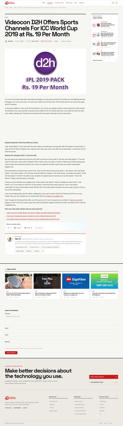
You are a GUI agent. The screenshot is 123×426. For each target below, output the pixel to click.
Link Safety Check (79, 404)
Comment (7, 313)
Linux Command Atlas (80, 414)
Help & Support (54, 410)
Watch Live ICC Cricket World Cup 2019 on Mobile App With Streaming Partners (33, 213)
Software (102, 407)
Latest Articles (53, 401)
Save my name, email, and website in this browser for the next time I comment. (25, 348)
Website (29, 251)
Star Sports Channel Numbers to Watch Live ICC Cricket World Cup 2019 (31, 216)
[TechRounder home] (10, 398)
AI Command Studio (80, 410)
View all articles (105, 60)
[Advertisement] (45, 128)
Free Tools (69, 2)
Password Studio (79, 407)
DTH (7, 17)
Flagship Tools (59, 2)
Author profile (19, 251)
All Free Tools (78, 401)
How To (102, 404)
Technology (103, 401)
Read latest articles (97, 377)
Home (43, 2)
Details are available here (54, 196)
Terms (105, 423)
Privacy (100, 423)
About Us (52, 404)
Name (7, 328)
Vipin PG (10, 41)
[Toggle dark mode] (116, 2)
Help (75, 2)
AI (100, 414)
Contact (81, 2)
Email (7, 335)
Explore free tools (97, 382)
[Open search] (112, 2)
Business (102, 410)
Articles (49, 2)
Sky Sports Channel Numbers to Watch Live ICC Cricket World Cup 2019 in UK (33, 219)
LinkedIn (36, 251)
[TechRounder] (10, 3)
